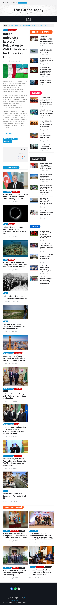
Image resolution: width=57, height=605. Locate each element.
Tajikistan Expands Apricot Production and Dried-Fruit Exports (45, 136)
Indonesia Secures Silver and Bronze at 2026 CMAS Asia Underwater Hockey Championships (46, 280)
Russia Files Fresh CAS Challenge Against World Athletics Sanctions (46, 257)
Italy (15, 138)
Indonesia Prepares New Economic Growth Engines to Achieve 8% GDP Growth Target (46, 112)
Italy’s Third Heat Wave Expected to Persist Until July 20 (15, 496)
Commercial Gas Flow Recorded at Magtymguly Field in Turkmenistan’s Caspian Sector (46, 124)
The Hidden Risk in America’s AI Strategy (46, 81)
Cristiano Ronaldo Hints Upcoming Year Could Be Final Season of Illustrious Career (46, 246)
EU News (5, 61)
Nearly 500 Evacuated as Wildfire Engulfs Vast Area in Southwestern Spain (46, 177)
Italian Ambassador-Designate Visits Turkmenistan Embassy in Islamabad (15, 396)
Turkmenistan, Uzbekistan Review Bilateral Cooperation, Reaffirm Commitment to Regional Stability (15, 462)
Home (5, 25)
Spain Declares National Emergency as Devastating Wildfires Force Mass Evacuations (46, 201)
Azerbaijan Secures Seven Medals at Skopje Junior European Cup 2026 (45, 268)
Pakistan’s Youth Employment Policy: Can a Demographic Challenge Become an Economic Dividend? (46, 71)
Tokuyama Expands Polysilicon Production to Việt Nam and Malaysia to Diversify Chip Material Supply (46, 101)
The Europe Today (28, 9)
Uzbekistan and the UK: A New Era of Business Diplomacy (46, 146)
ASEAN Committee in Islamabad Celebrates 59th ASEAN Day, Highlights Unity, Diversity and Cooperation (41, 536)
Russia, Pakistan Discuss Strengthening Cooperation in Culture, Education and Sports (15, 535)
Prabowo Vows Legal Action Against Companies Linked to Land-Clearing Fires (46, 166)
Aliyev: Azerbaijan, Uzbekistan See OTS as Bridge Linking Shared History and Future (15, 196)
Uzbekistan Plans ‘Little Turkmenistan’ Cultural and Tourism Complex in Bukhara (14, 358)
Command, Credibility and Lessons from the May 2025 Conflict (46, 50)
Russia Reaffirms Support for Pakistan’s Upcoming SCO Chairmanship (14, 572)
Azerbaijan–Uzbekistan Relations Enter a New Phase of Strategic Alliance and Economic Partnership (46, 40)
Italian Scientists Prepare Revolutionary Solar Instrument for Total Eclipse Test (14, 230)
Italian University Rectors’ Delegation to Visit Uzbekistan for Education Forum (28, 25)
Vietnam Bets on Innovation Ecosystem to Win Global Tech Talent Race (46, 213)
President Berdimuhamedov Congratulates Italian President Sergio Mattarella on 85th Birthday (14, 430)
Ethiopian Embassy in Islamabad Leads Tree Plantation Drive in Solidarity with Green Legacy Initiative (46, 189)
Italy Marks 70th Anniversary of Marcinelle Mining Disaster (15, 297)
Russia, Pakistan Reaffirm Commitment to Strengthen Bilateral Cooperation (40, 572)
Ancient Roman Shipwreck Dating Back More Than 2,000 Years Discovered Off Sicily (15, 264)
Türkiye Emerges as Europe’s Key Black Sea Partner (46, 60)
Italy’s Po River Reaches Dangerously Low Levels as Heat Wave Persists (14, 326)
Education (7, 138)
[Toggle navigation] (28, 19)
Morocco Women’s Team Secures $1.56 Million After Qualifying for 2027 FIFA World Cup (45, 234)
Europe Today (6, 301)
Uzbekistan (8, 141)
